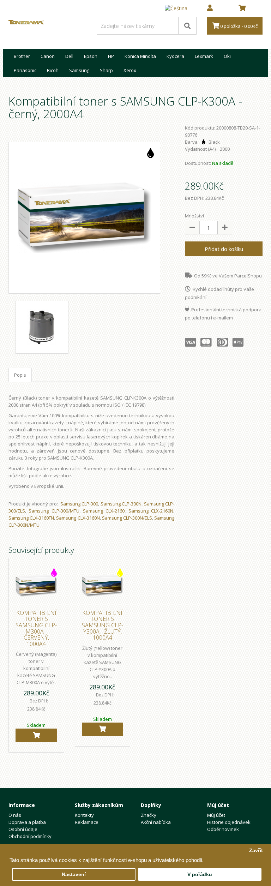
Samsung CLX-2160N (150, 511)
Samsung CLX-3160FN (31, 518)
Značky (148, 815)
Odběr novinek (223, 829)
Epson (90, 56)
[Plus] (224, 227)
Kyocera (175, 56)
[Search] (187, 26)
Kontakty (84, 815)
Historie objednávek (229, 822)
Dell (69, 56)
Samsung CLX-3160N (78, 518)
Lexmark (204, 56)
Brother (22, 56)
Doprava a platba (27, 822)
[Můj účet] (210, 8)
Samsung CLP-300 (79, 504)
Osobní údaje (22, 829)
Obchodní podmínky (30, 836)
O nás (14, 815)
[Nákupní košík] (242, 8)
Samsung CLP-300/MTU (54, 511)
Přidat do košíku (224, 248)
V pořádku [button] (199, 874)
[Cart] (36, 735)
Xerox (130, 70)
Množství (194, 215)
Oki (227, 56)
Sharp (106, 70)
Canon (48, 56)
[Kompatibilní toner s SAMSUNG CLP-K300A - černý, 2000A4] (84, 218)
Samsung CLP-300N (121, 504)
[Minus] (192, 227)
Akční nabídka (156, 822)
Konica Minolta (140, 56)
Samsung (79, 70)
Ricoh (53, 70)
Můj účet (216, 815)
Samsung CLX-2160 (104, 511)
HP (111, 56)
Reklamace (86, 822)
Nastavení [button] (74, 874)
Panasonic (25, 70)
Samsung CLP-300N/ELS (127, 518)
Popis (20, 375)
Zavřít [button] (256, 850)
